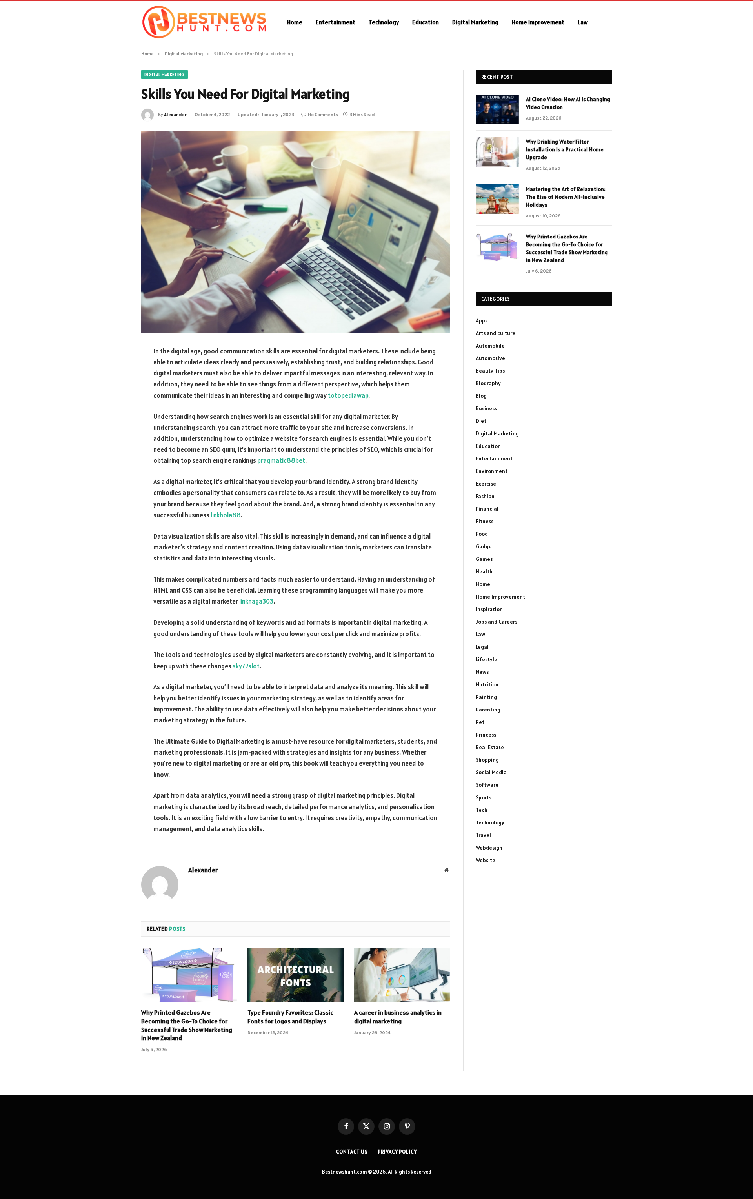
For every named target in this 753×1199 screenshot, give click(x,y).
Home (294, 22)
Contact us (352, 1151)
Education (425, 22)
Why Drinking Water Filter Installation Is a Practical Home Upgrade (565, 149)
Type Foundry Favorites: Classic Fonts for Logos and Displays (290, 1016)
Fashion (485, 496)
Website (485, 860)
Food (482, 533)
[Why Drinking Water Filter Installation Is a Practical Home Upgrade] (497, 152)
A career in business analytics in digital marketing (398, 1016)
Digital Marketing (475, 22)
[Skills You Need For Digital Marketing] (295, 232)
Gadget (485, 546)
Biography (488, 383)
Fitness (484, 521)
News (482, 671)
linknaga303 (256, 601)
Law (583, 22)
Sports (483, 797)
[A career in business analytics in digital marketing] (402, 975)
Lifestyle (486, 659)
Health (484, 571)
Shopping (487, 759)
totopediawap (348, 395)
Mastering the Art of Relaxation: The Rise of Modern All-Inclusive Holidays (566, 197)
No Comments (323, 114)
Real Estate (490, 747)
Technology (384, 22)
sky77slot (246, 666)
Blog (481, 395)
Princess (486, 734)
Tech (481, 809)
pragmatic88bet (281, 460)
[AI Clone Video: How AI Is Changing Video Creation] (497, 109)
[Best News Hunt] (204, 22)
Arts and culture (495, 333)
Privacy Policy (397, 1151)
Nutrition (487, 684)
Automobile (490, 345)
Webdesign (489, 847)
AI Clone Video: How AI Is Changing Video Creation (568, 103)
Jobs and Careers (496, 621)
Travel (483, 835)
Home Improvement (538, 22)
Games (484, 558)
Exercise (486, 483)
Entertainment (335, 22)
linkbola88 (225, 515)
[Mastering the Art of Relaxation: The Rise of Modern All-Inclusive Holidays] (497, 199)
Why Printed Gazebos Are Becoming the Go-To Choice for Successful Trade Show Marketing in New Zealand (186, 1025)
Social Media (491, 772)
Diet (481, 420)
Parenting (488, 709)
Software (487, 784)
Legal (482, 646)
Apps (481, 320)
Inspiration (489, 609)
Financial (487, 508)
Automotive (490, 358)
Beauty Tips (490, 370)
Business (486, 408)
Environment (491, 471)
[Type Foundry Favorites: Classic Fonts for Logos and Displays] (295, 975)
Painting (486, 696)
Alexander (175, 114)
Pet (480, 722)
